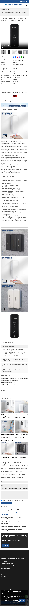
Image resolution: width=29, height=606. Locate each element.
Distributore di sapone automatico (9, 380)
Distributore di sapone (6, 378)
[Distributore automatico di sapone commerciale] (15, 96)
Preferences (18, 603)
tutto (9, 9)
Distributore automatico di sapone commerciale (13, 11)
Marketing (24, 603)
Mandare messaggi (6, 502)
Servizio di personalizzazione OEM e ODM (10, 579)
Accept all (22, 600)
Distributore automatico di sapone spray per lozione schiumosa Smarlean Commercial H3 (7, 417)
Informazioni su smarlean (7, 563)
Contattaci (3, 576)
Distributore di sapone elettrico (20, 378)
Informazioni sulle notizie (6, 566)
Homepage (4, 9)
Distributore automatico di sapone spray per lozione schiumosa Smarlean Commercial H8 (21, 417)
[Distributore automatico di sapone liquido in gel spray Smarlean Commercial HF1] (7, 448)
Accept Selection (14, 600)
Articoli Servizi (20, 500)
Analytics (12, 603)
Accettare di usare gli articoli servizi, (12, 500)
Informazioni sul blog (5, 568)
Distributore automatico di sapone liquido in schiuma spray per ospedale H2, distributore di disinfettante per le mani (7, 437)
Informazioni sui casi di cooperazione (9, 565)
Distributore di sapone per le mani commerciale (12, 556)
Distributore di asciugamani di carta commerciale (12, 558)
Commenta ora (21, 393)
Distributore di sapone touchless (9, 387)
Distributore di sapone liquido (8, 382)
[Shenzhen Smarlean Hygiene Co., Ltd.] (14, 4)
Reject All (7, 600)
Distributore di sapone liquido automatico (11, 385)
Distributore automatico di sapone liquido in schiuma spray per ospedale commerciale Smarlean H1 (21, 437)
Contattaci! (5, 545)
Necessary (6, 603)
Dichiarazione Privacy (6, 589)
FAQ (2, 578)
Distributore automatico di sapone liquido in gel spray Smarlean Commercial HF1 (7, 457)
